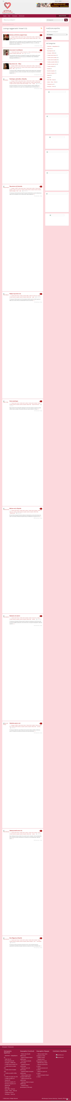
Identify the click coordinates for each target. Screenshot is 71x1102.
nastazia (33, 619)
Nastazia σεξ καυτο (14, 616)
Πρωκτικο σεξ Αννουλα (15, 186)
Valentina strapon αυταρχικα (27, 1082)
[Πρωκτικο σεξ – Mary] (6, 68)
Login (67, 1)
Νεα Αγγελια (62, 15)
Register (63, 1)
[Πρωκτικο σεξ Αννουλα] (6, 187)
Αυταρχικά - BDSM (14, 36)
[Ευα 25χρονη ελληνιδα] (6, 939)
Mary (14, 68)
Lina (22, 53)
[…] (21, 44)
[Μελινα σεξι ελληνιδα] (6, 509)
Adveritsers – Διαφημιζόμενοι (52, 46)
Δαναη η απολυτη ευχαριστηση (18, 35)
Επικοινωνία (21, 15)
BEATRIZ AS (40, 1062)
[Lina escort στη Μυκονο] (6, 55)
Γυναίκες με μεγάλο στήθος (17, 82)
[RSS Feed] (3, 1)
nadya (33, 297)
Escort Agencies (50, 50)
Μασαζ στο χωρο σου (42, 1071)
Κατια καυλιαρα (13, 401)
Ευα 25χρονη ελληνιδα (15, 938)
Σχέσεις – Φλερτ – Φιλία (51, 82)
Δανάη (40, 38)
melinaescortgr (12, 513)
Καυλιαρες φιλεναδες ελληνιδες (18, 79)
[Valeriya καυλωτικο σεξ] (6, 831)
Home (4, 24)
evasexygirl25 (39, 941)
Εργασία (48, 68)
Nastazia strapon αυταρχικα (27, 1071)
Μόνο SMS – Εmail (50, 79)
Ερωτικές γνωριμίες (22, 38)
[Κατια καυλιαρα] (6, 402)
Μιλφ (37, 38)
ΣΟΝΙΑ (39, 1057)
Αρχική (4, 15)
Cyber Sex (49, 48)
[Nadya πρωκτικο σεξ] (6, 294)
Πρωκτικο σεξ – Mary (15, 64)
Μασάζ (34, 38)
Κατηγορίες (14, 15)
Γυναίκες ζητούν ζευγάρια (32, 510)
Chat (9, 15)
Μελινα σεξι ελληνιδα (15, 508)
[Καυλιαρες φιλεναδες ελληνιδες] (6, 80)
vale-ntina (38, 726)
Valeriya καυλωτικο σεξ (15, 830)
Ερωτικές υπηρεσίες (29, 38)
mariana (33, 83)
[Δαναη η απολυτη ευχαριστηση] (6, 39)
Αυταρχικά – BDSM (50, 53)
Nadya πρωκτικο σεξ (15, 293)
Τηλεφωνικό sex (50, 84)
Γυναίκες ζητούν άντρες (22, 36)
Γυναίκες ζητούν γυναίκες (30, 36)
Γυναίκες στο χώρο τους (17, 67)
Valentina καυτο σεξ (14, 723)
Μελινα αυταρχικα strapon (27, 1057)
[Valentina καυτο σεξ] (6, 724)
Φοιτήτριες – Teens (50, 86)
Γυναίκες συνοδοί (16, 38)
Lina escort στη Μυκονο (16, 50)
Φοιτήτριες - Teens (28, 83)
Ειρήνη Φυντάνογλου (35, 404)
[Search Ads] (66, 20)
